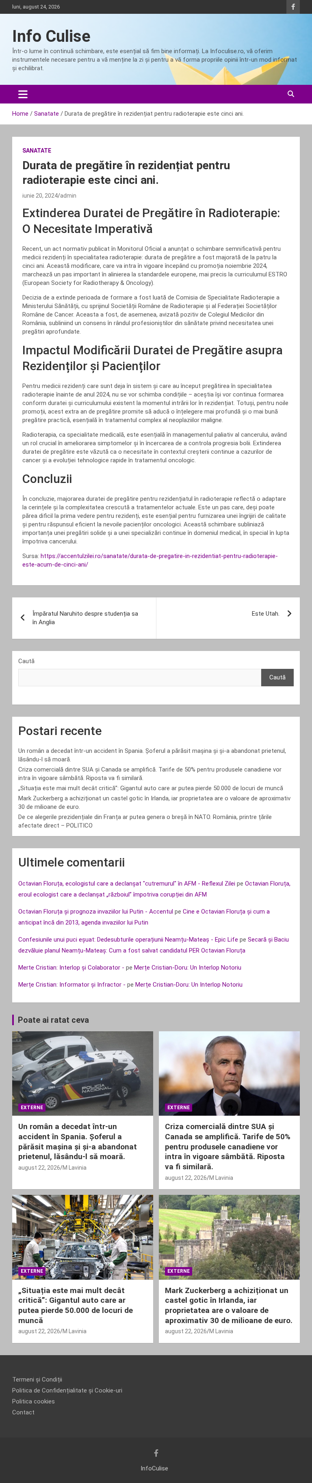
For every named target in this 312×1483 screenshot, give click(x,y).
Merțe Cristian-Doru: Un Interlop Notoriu (187, 967)
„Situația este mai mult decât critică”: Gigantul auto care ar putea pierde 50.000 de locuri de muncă (150, 788)
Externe (32, 1107)
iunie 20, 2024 (40, 195)
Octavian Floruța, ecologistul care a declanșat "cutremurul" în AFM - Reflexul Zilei (126, 883)
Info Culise (51, 36)
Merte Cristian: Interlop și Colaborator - (71, 967)
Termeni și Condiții (37, 1379)
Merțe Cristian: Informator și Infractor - (72, 984)
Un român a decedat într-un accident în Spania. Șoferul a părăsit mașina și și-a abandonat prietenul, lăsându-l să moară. (77, 1141)
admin (68, 195)
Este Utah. (266, 613)
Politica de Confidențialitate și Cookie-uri (67, 1390)
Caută (26, 661)
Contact (23, 1412)
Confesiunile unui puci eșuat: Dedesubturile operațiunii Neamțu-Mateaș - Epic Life (128, 939)
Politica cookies (33, 1401)
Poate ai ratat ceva (53, 1020)
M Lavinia (75, 1167)
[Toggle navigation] (23, 94)
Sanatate (36, 150)
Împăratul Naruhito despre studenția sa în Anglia (85, 618)
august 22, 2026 (39, 1167)
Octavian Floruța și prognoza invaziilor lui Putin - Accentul (95, 911)
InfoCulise (154, 1468)
